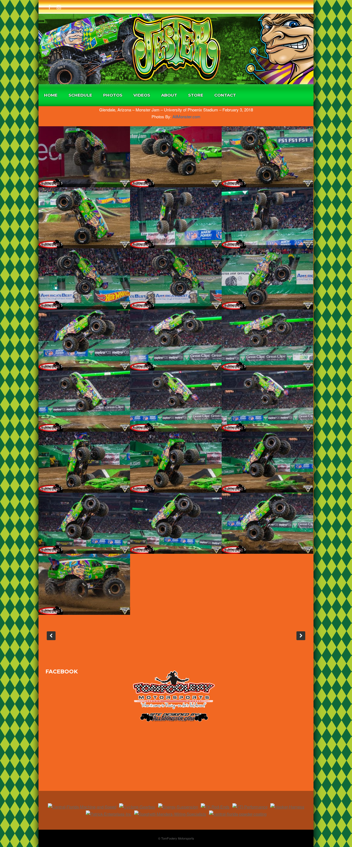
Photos (112, 95)
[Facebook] (49, 6)
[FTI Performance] (250, 807)
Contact (225, 95)
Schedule (80, 95)
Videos (141, 95)
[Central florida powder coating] (237, 814)
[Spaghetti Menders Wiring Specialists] (170, 814)
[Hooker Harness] (287, 807)
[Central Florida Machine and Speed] (82, 807)
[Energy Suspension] (178, 807)
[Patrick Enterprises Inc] (108, 814)
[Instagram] (59, 6)
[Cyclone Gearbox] (137, 807)
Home (50, 95)
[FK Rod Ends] (215, 807)
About (169, 95)
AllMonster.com (186, 116)
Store (195, 95)
